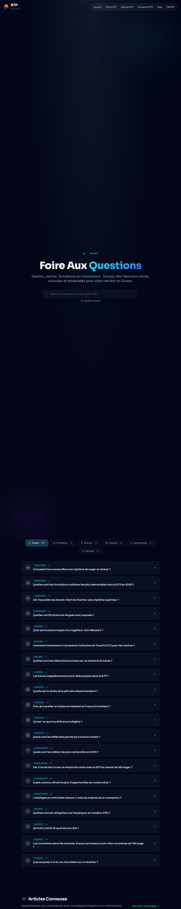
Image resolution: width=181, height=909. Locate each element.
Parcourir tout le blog (144, 906)
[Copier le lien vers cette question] (149, 567)
